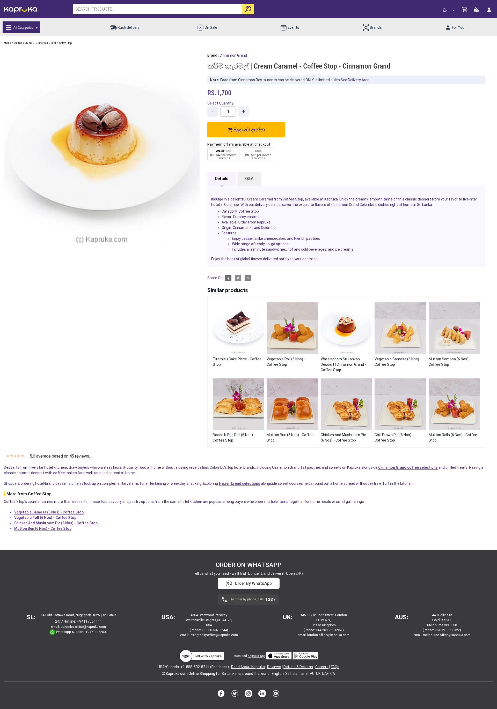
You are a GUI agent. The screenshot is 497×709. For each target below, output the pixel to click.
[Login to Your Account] (489, 12)
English (278, 673)
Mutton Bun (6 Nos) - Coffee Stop (42, 528)
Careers (321, 667)
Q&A (249, 178)
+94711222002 (96, 632)
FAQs (335, 667)
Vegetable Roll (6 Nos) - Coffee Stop (45, 518)
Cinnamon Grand (233, 55)
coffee (59, 473)
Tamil (303, 673)
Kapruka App (256, 656)
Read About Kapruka (248, 667)
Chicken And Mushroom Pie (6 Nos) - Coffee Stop (56, 523)
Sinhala (291, 673)
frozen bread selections (239, 483)
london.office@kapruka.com (328, 635)
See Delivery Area (355, 80)
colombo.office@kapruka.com (83, 627)
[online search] (248, 9)
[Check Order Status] (477, 11)
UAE (325, 673)
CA (332, 673)
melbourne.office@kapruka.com (447, 635)
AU (312, 673)
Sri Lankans (231, 673)
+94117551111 (89, 621)
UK (318, 673)
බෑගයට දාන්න (248, 129)
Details (221, 178)
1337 (270, 600)
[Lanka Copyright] (163, 673)
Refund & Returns (298, 667)
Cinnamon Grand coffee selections (408, 467)
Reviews (274, 667)
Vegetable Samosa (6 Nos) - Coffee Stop (49, 512)
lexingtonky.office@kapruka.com (214, 635)
